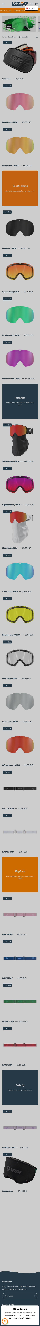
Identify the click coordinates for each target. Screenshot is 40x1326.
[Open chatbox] (5, 1321)
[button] (31, 8)
